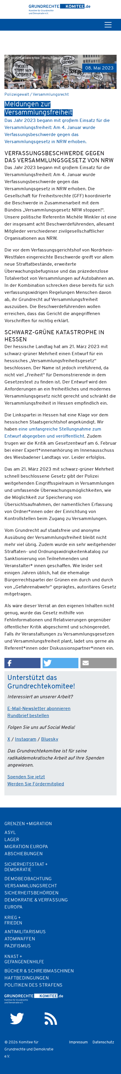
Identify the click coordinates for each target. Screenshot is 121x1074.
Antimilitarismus (25, 932)
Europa (13, 907)
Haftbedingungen (26, 978)
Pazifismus (17, 946)
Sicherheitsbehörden (31, 893)
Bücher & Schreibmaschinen (39, 971)
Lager (11, 840)
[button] (22, 663)
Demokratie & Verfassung (36, 900)
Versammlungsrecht (30, 886)
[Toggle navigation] (108, 25)
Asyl (10, 832)
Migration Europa (26, 847)
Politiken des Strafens (33, 985)
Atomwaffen (19, 939)
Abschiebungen (23, 854)
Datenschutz (103, 1042)
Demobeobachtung (28, 879)
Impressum (78, 1042)
